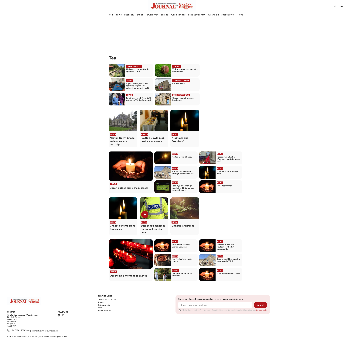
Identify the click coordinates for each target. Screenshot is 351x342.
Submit (260, 305)
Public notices (104, 310)
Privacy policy (104, 305)
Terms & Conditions (107, 299)
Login (340, 7)
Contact (101, 302)
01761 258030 (21, 330)
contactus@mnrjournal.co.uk (45, 331)
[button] (10, 6)
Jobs (100, 307)
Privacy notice (261, 310)
